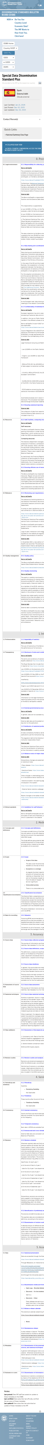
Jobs (27, 1435)
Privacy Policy (31, 1428)
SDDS (8, 58)
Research (29, 1418)
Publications (14, 1431)
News (28, 1424)
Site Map (12, 1421)
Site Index (12, 1424)
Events (28, 1426)
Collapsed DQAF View (14, 145)
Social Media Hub (15, 1433)
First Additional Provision (31, 287)
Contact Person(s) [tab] (10, 119)
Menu (39, 5)
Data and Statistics (16, 1428)
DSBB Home (8, 43)
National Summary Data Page (17, 135)
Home (11, 1416)
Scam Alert (30, 1440)
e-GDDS (8, 62)
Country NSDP (10, 48)
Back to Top (40, 1411)
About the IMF (31, 1416)
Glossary (29, 1438)
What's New (13, 1418)
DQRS (8, 67)
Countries (30, 1421)
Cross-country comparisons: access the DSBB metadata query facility (23, 149)
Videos (11, 1425)
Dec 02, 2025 (19, 107)
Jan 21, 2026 (20, 105)
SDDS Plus (8, 53)
